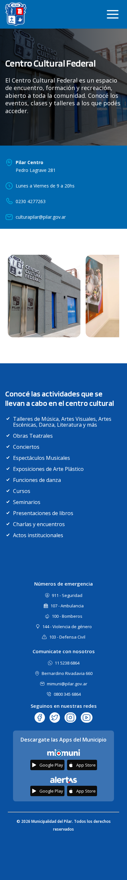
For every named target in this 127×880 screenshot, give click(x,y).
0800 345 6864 (67, 694)
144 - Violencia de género (67, 626)
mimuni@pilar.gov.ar (67, 684)
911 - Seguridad (67, 595)
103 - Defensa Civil (67, 637)
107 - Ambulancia (67, 606)
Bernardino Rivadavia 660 (67, 673)
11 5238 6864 (67, 663)
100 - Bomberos (67, 616)
